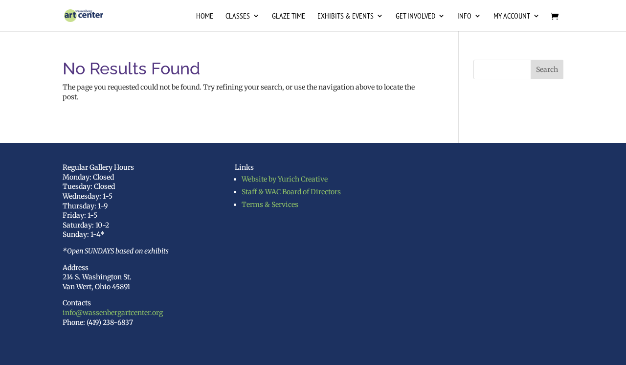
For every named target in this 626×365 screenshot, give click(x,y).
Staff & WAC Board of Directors (291, 191)
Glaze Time (288, 16)
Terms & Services (270, 204)
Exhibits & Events (345, 16)
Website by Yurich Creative (285, 179)
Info (464, 16)
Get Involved (415, 16)
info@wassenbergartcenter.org (113, 312)
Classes (237, 16)
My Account (511, 16)
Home (204, 16)
